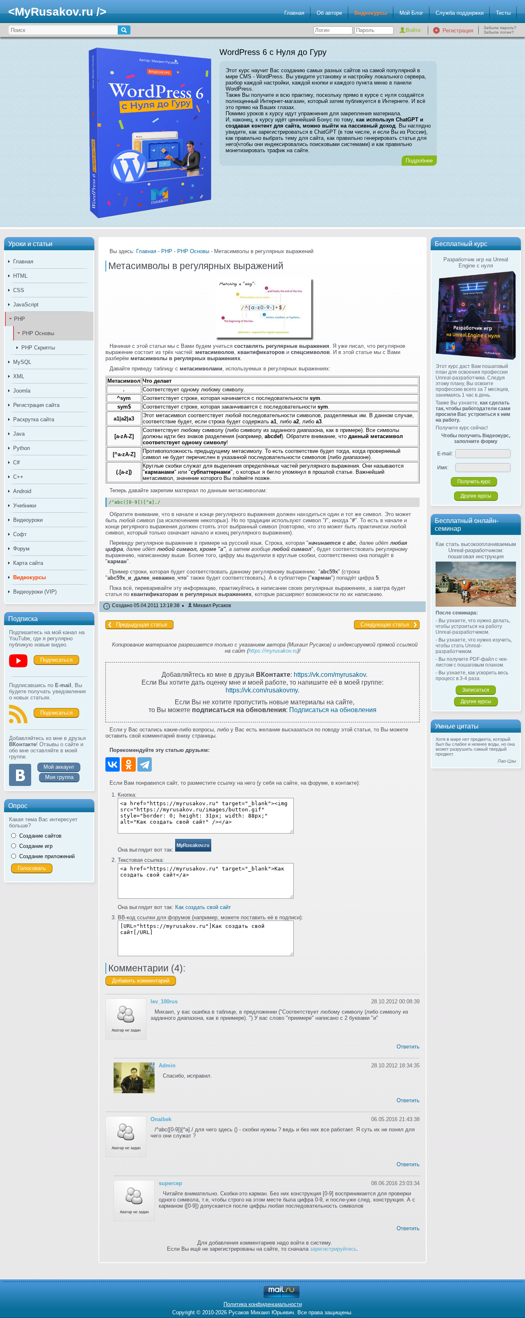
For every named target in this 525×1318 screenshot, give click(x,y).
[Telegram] (144, 764)
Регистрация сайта (36, 405)
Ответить (408, 1047)
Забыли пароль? (500, 27)
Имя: (442, 468)
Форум (21, 549)
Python (21, 448)
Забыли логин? (499, 32)
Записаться (475, 690)
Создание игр (35, 846)
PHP (19, 319)
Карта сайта (28, 563)
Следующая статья (385, 624)
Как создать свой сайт (203, 907)
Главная (294, 13)
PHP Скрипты (38, 348)
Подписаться (56, 660)
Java (19, 434)
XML (18, 376)
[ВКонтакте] (112, 764)
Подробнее (419, 161)
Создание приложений (47, 856)
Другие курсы (476, 496)
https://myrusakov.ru (273, 651)
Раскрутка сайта (33, 419)
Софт (20, 534)
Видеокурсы (370, 13)
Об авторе (329, 13)
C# (16, 462)
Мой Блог (411, 13)
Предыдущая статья (141, 624)
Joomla (21, 391)
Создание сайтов (40, 836)
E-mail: (445, 454)
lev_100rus (164, 1001)
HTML (20, 276)
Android (22, 491)
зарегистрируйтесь (333, 1249)
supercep (170, 1183)
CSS (18, 290)
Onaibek (161, 1119)
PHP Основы (38, 333)
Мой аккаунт (58, 767)
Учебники (24, 506)
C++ (18, 477)
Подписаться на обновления (333, 709)
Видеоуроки (28, 520)
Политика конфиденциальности (263, 1304)
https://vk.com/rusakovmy (262, 690)
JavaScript (26, 305)
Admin (167, 1065)
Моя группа (59, 777)
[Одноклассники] (128, 764)
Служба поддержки (460, 13)
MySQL (22, 362)
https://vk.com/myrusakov (330, 674)
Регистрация (458, 30)
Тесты (503, 13)
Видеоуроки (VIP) (35, 592)
